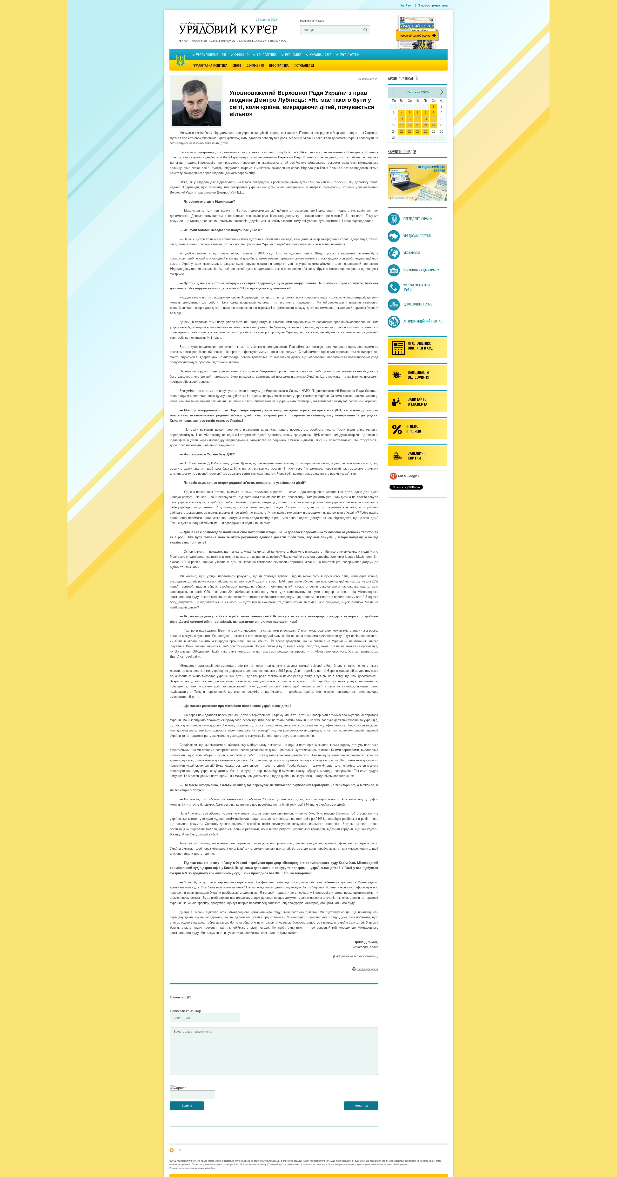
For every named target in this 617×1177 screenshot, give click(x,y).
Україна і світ (320, 55)
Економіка (293, 55)
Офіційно (241, 55)
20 (417, 125)
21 (425, 125)
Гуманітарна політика (210, 66)
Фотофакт (260, 41)
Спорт (236, 66)
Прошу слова (278, 41)
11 (401, 119)
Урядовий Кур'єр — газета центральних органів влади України (228, 24)
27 (417, 131)
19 (409, 125)
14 (425, 119)
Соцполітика (267, 55)
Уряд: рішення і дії (211, 55)
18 (401, 125)
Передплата (228, 41)
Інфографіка (279, 66)
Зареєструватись (433, 5)
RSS (178, 1150)
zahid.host (210, 1168)
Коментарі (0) (180, 997)
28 (425, 131)
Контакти (245, 41)
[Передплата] (417, 199)
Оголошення (200, 41)
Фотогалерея (304, 66)
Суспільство (349, 55)
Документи (255, 66)
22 (433, 125)
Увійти (405, 5)
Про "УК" (183, 41)
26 (409, 131)
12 (409, 119)
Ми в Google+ (408, 476)
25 (401, 131)
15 (433, 119)
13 (417, 119)
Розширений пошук (312, 20)
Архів (214, 41)
